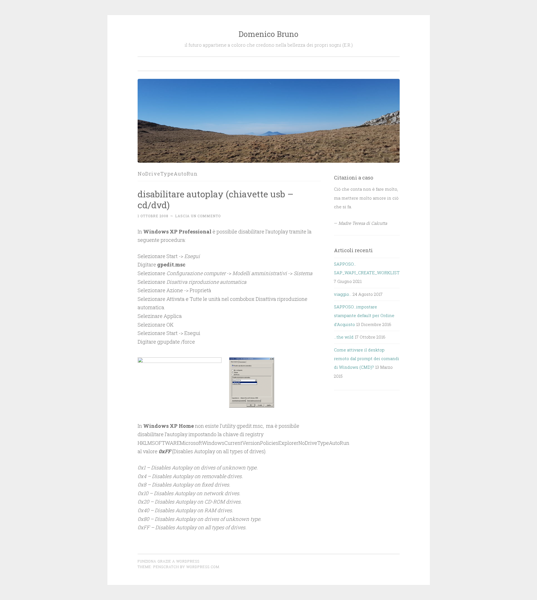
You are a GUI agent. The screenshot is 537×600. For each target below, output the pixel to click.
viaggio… (343, 294)
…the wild (344, 337)
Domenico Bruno (268, 34)
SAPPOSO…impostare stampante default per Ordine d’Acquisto (364, 315)
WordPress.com (202, 566)
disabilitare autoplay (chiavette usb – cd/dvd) (215, 199)
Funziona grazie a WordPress (168, 561)
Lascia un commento (198, 216)
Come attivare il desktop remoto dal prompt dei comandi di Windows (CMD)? (366, 358)
